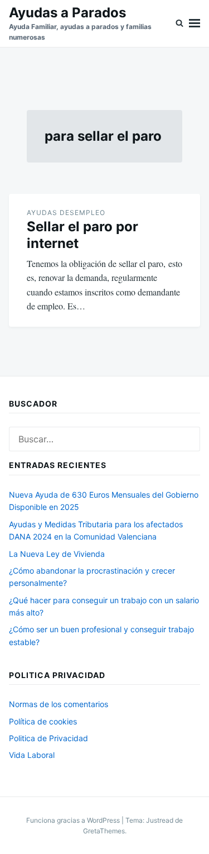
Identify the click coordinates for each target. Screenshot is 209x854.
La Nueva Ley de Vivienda (57, 554)
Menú (194, 23)
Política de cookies (43, 721)
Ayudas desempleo (66, 212)
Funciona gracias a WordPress (73, 820)
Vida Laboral (32, 755)
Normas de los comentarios (58, 704)
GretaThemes (104, 831)
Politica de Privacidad (48, 738)
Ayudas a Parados (67, 12)
